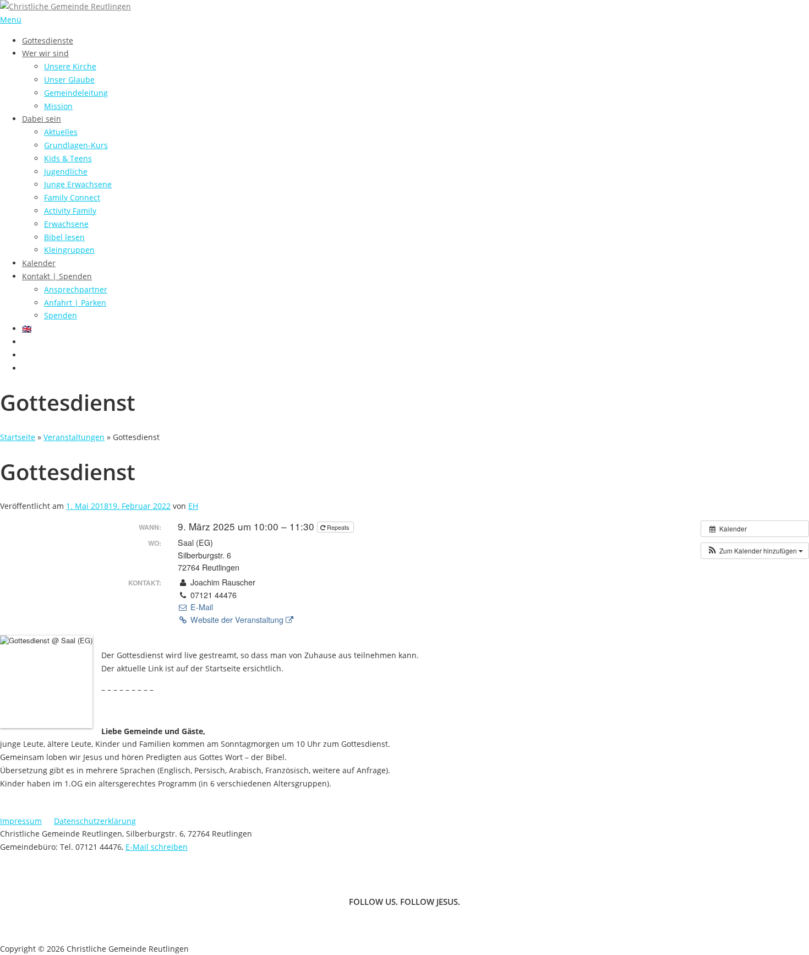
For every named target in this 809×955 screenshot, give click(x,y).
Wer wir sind (45, 53)
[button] (754, 550)
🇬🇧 (26, 328)
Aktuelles (61, 132)
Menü (10, 19)
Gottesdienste (47, 40)
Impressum (21, 821)
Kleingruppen (69, 250)
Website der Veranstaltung (237, 619)
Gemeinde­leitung (76, 93)
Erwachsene (66, 224)
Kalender (39, 263)
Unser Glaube (69, 79)
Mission (58, 106)
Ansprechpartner (75, 289)
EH (193, 506)
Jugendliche (66, 171)
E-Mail (200, 606)
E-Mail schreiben (156, 847)
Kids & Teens (68, 158)
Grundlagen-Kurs (76, 145)
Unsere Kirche (70, 66)
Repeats (338, 527)
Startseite (17, 437)
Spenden (60, 315)
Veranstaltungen (74, 437)
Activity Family (70, 210)
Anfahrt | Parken (75, 302)
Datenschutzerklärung (95, 821)
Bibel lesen (64, 237)
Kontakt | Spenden (57, 276)
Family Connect (72, 197)
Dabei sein (41, 118)
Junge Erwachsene (78, 184)
